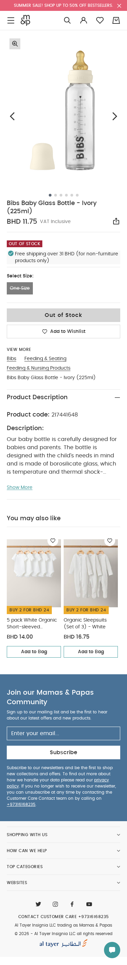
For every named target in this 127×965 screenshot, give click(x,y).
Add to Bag (34, 651)
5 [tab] (71, 195)
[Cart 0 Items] (116, 20)
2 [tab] (55, 195)
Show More (20, 487)
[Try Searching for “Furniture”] (67, 20)
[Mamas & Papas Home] (25, 20)
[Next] (114, 116)
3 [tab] (61, 195)
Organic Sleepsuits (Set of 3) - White (85, 623)
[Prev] (12, 116)
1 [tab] (50, 195)
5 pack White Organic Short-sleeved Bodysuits (32, 624)
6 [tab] (77, 195)
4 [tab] (66, 195)
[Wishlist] (52, 540)
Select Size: (20, 276)
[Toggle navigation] (11, 20)
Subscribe (63, 752)
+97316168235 (21, 804)
